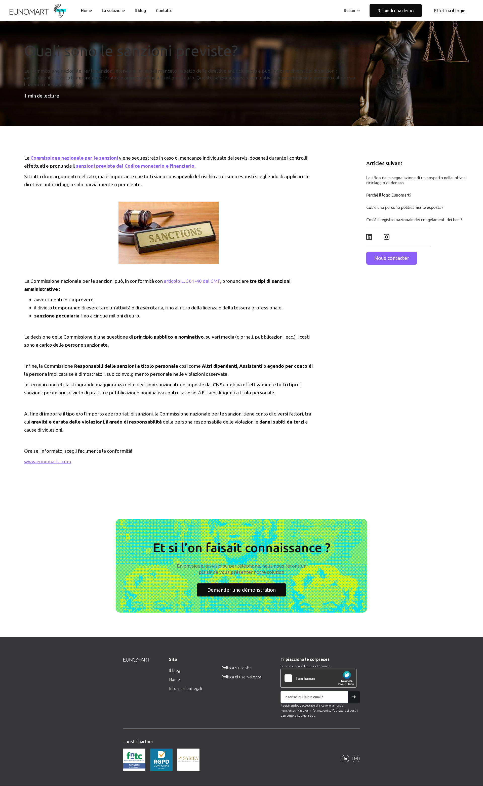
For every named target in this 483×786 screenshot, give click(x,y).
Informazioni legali (185, 688)
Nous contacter (391, 258)
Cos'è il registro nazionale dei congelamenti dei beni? (414, 219)
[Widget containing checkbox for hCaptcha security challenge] (318, 678)
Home (86, 10)
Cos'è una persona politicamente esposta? (404, 207)
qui (312, 715)
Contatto (164, 10)
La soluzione (113, 10)
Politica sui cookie (236, 668)
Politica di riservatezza (241, 677)
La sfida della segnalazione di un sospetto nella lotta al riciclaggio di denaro (416, 180)
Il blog (140, 10)
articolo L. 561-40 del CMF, (192, 281)
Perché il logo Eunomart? (388, 195)
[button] (352, 10)
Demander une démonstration (241, 590)
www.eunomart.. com (47, 461)
